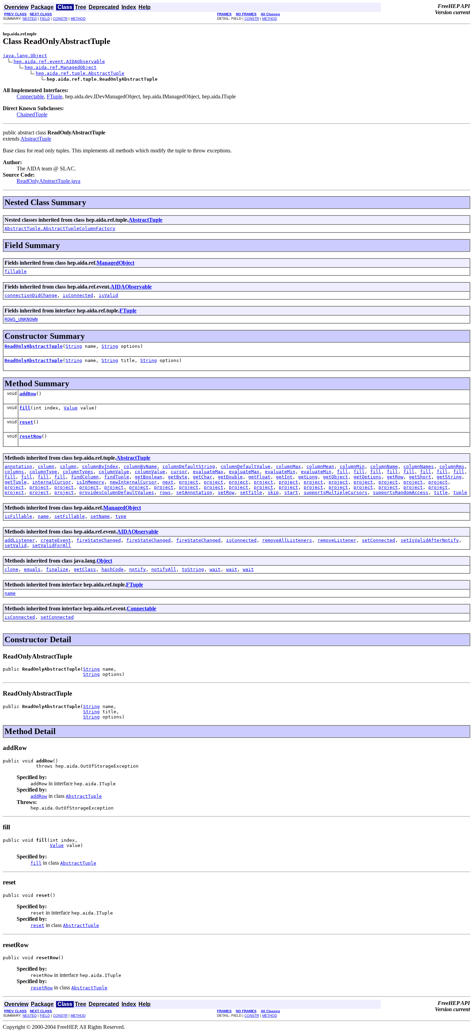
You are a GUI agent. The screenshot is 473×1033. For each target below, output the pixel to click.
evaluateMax (208, 471)
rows (165, 492)
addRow (27, 393)
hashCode (112, 569)
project (188, 482)
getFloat (259, 476)
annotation (18, 466)
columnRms (451, 466)
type (120, 516)
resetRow (30, 436)
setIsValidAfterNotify (430, 540)
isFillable (18, 516)
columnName (384, 466)
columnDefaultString (188, 466)
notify (137, 569)
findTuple (116, 476)
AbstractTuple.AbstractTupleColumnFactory (60, 228)
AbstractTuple (35, 139)
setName (100, 516)
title (441, 492)
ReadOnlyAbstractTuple (34, 346)
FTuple (54, 96)
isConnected (78, 295)
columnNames (418, 466)
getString (449, 476)
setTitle (251, 492)
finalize (57, 569)
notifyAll (163, 569)
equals (32, 569)
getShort (420, 476)
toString (193, 569)
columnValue (114, 471)
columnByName (140, 466)
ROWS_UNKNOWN (21, 319)
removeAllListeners (287, 540)
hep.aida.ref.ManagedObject (61, 67)
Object (104, 561)
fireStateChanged (99, 540)
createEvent (56, 540)
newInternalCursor (133, 482)
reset (26, 422)
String (73, 346)
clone (11, 569)
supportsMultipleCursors (335, 492)
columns (14, 471)
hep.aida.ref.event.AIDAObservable (59, 61)
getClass (85, 569)
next (167, 482)
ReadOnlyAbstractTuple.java (48, 181)
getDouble (230, 476)
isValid (108, 295)
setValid (16, 545)
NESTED (30, 18)
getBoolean (148, 476)
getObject (335, 476)
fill (24, 407)
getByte (177, 476)
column (46, 466)
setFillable (69, 516)
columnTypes (78, 471)
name (43, 516)
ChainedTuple (32, 114)
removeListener (337, 540)
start (291, 492)
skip (273, 492)
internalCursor (51, 482)
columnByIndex (100, 466)
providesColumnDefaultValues (116, 492)
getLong (308, 476)
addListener (20, 540)
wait (215, 569)
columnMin (352, 466)
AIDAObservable (131, 287)
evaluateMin (280, 471)
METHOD (78, 18)
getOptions (367, 476)
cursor (179, 471)
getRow (395, 476)
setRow (226, 492)
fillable (16, 271)
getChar (202, 476)
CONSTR (60, 18)
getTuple (16, 482)
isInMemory (90, 482)
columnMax (288, 466)
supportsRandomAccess (400, 492)
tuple (460, 492)
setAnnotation (194, 492)
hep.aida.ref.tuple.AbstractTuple (80, 73)
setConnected (378, 540)
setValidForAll (51, 545)
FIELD (45, 18)
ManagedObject (115, 263)
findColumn (85, 476)
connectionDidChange (31, 295)
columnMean (320, 466)
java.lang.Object (25, 55)
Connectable (30, 96)
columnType (43, 471)
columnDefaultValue (245, 466)
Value (71, 407)
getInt (284, 476)
